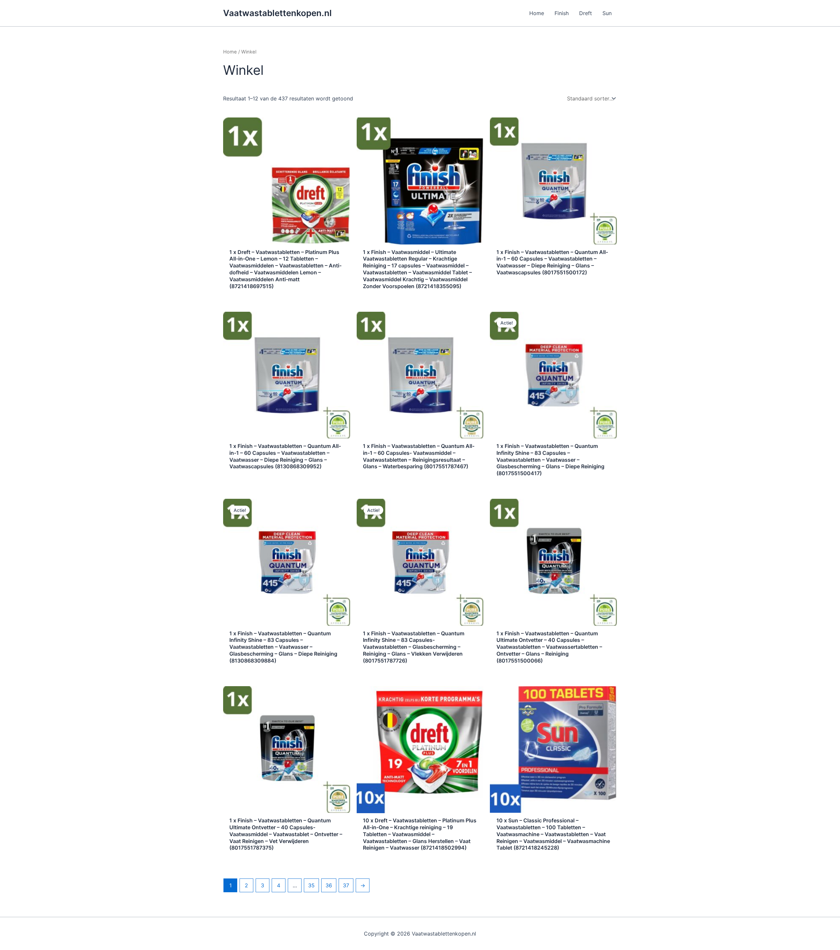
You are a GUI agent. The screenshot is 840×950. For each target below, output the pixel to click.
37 (346, 885)
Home (230, 52)
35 (311, 885)
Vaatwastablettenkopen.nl (277, 13)
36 (329, 885)
